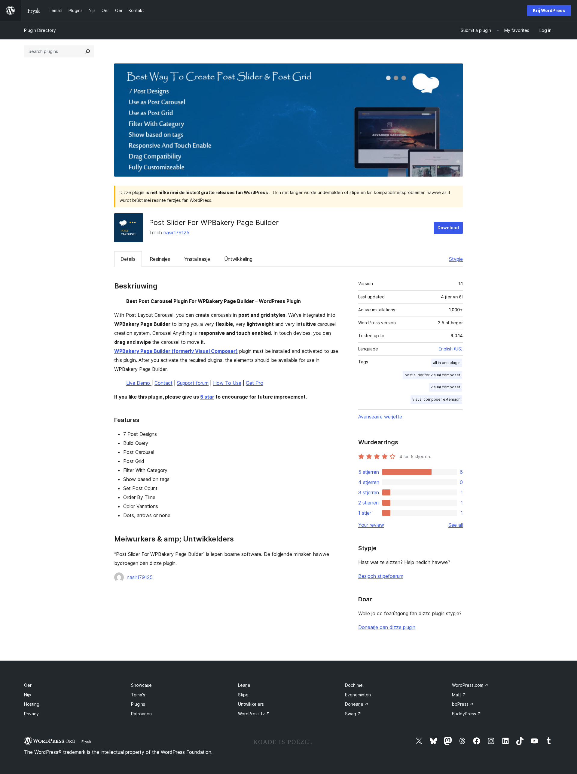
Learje (244, 685)
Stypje (456, 259)
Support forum (193, 383)
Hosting (31, 704)
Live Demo (138, 383)
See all (455, 525)
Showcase (141, 685)
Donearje (356, 704)
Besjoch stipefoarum (380, 576)
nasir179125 (176, 233)
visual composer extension (436, 399)
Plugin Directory (40, 30)
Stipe (243, 694)
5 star (207, 397)
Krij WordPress (549, 10)
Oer (28, 685)
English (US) (451, 348)
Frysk (86, 741)
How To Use (227, 383)
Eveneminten (358, 694)
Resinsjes (160, 259)
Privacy (31, 713)
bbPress (463, 704)
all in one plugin (446, 362)
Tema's (138, 694)
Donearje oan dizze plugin (386, 627)
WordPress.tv (254, 713)
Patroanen (141, 713)
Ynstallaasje (197, 259)
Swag (353, 713)
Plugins (138, 704)
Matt (459, 694)
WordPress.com (470, 685)
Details (128, 259)
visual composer (445, 387)
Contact (163, 383)
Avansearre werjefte (380, 417)
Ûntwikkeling (238, 259)
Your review (371, 525)
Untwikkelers (251, 704)
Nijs (27, 694)
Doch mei (354, 685)
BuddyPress (466, 713)
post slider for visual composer (432, 375)
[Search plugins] (88, 51)
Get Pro (254, 383)
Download (448, 227)
